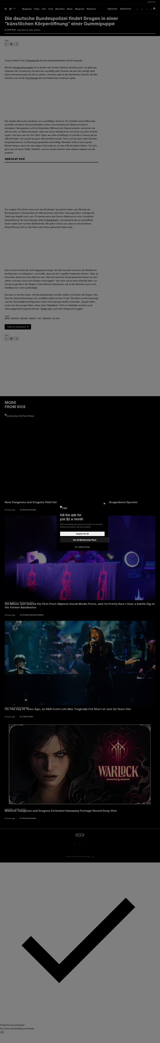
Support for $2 (82, 534)
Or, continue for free (82, 547)
